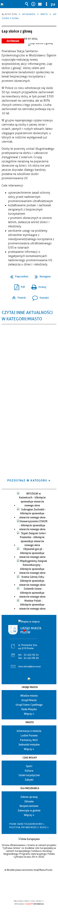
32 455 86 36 (31, 658)
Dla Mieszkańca (29, 788)
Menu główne (40, 4)
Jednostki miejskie (29, 744)
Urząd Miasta (30, 687)
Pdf (18, 286)
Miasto (30, 722)
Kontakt (39, 296)
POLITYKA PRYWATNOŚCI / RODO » (29, 827)
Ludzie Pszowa (29, 735)
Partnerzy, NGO (29, 740)
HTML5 (24, 891)
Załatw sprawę (29, 796)
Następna (41, 275)
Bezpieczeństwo (29, 806)
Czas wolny (30, 757)
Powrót (18, 296)
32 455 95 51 (31, 654)
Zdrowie (29, 801)
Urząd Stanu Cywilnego (29, 704)
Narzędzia (33, 4)
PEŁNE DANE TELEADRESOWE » (27, 824)
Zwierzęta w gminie (29, 810)
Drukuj (37, 286)
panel (53, 4)
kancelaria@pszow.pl (30, 666)
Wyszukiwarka (26, 4)
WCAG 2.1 (38, 891)
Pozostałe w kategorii (27, 480)
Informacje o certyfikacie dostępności (29, 880)
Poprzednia (18, 275)
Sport (29, 766)
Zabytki (29, 779)
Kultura (29, 770)
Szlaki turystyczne (29, 775)
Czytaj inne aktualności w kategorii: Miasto (27, 315)
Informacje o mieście (29, 731)
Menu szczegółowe (46, 4)
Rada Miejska (29, 709)
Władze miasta (29, 695)
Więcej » (29, 713)
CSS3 (28, 891)
